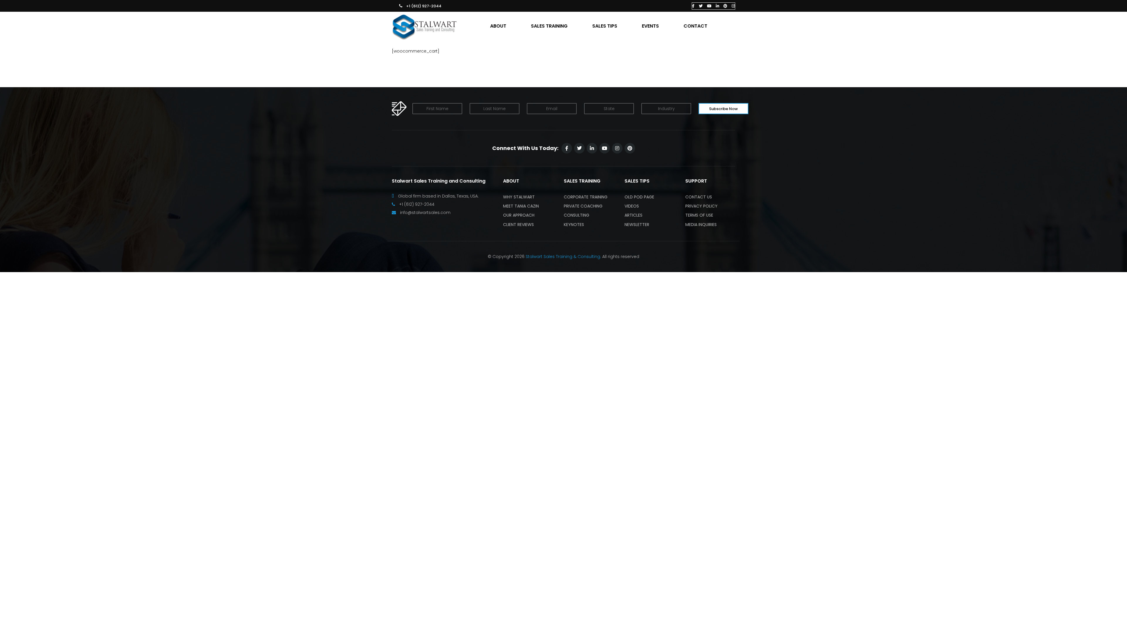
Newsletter (637, 224)
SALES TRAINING (549, 26)
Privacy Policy (701, 206)
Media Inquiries (701, 224)
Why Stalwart (519, 197)
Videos (632, 206)
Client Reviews (518, 224)
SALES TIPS (604, 26)
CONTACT (695, 26)
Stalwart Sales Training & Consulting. (563, 256)
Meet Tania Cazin (521, 206)
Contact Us (698, 197)
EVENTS (650, 26)
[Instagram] (733, 6)
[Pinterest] (725, 6)
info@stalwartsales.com (425, 212)
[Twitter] (701, 6)
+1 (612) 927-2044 (423, 6)
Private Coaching (583, 206)
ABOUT (498, 26)
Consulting (576, 215)
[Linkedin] (717, 6)
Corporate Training (586, 197)
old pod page (639, 197)
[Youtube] (709, 6)
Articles (633, 215)
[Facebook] (693, 6)
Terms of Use (699, 215)
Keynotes (574, 224)
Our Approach (518, 215)
